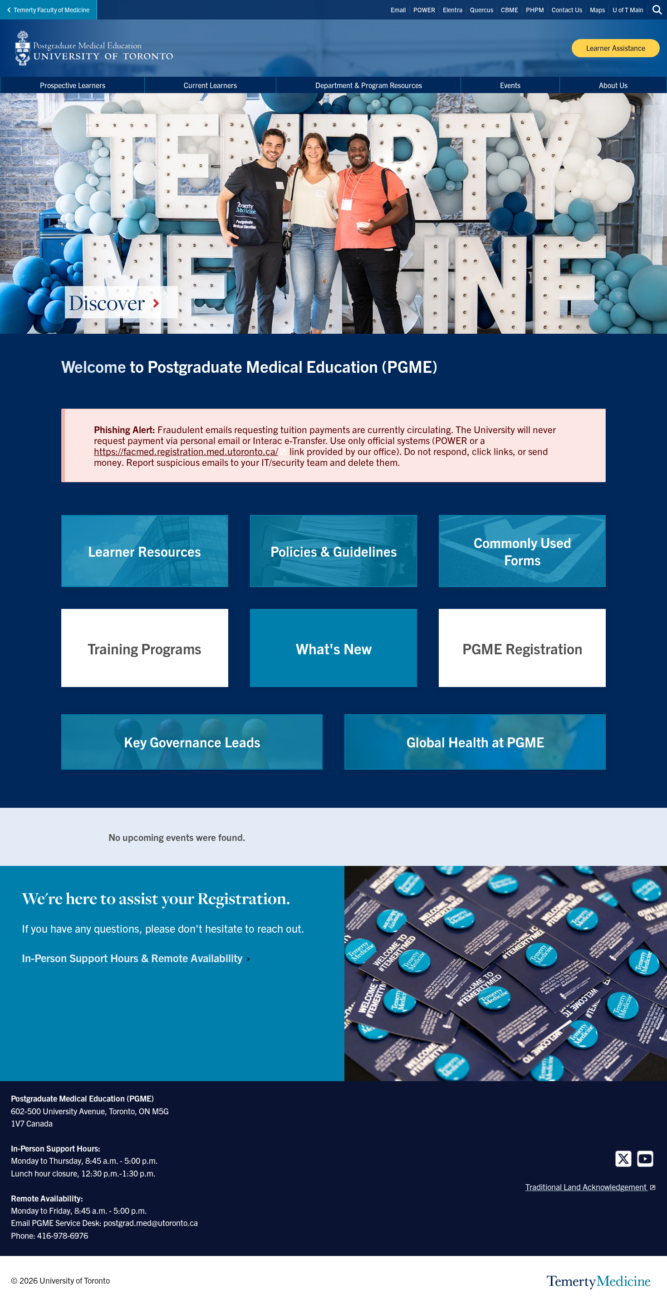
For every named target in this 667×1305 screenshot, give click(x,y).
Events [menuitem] (510, 84)
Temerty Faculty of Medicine (51, 9)
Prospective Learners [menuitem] (72, 84)
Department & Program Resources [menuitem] (368, 84)
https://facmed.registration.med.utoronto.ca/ (186, 451)
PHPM (535, 9)
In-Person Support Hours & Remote (133, 957)
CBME (509, 9)
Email (398, 9)
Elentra (452, 9)
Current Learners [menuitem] (210, 84)
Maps (597, 9)
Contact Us (567, 9)
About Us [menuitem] (613, 84)
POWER (424, 9)
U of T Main (628, 9)
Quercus (481, 9)
